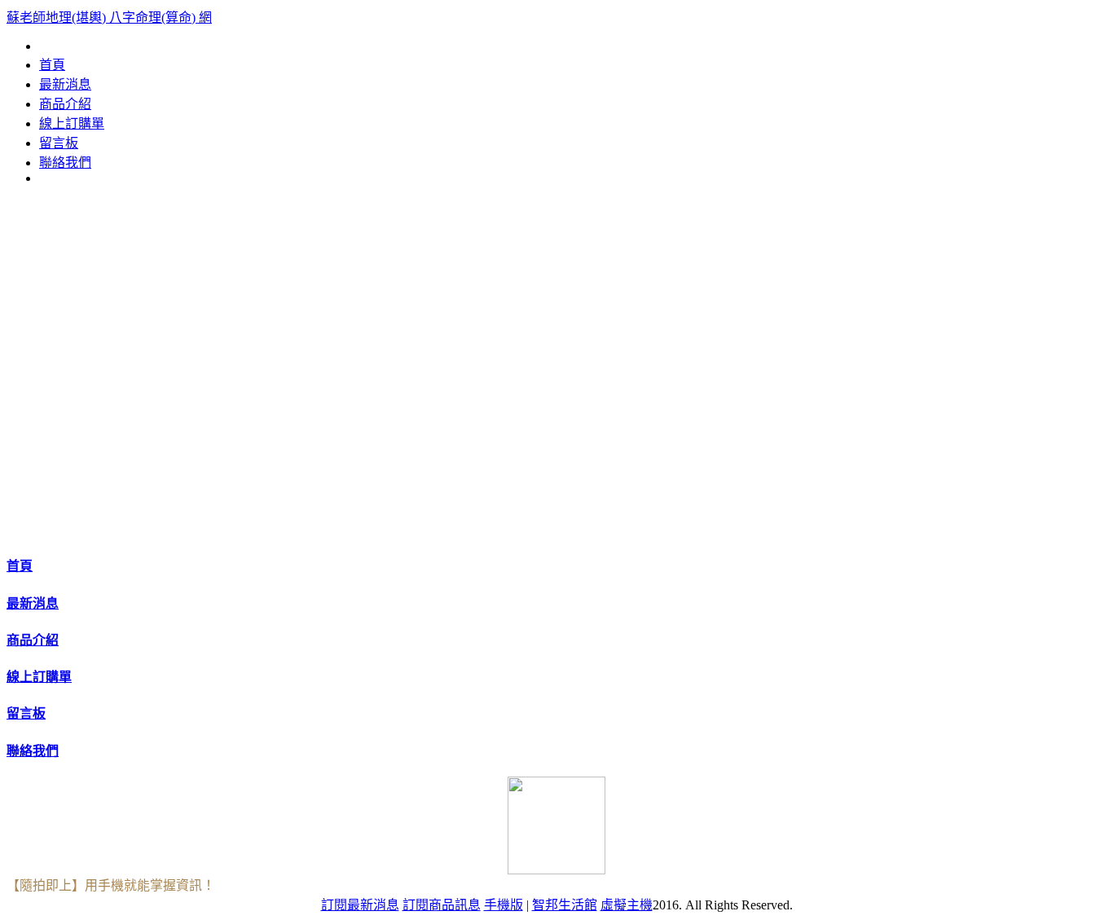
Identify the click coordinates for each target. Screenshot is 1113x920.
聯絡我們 (65, 162)
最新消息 (65, 84)
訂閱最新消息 (360, 905)
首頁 (52, 65)
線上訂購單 (71, 123)
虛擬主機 (626, 905)
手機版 (503, 905)
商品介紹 (65, 104)
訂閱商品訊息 (442, 905)
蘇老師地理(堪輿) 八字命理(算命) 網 (109, 17)
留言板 (58, 143)
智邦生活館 (564, 905)
